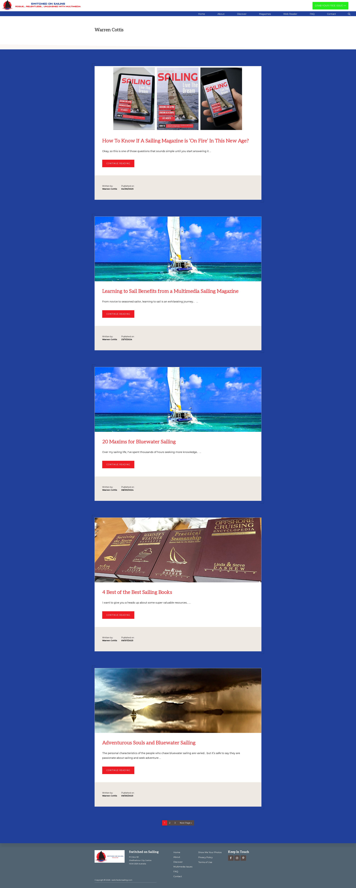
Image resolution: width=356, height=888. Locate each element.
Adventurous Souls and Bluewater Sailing (149, 743)
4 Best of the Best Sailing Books (137, 592)
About (176, 857)
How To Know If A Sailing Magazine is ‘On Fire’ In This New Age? (175, 141)
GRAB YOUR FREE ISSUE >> (330, 5)
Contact (177, 876)
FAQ (175, 871)
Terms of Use (205, 862)
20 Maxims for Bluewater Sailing (139, 442)
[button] (349, 13)
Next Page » (186, 822)
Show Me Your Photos (210, 852)
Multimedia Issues (182, 866)
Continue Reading (120, 164)
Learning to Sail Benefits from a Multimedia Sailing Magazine (170, 291)
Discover (178, 862)
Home (176, 852)
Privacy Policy (205, 857)
